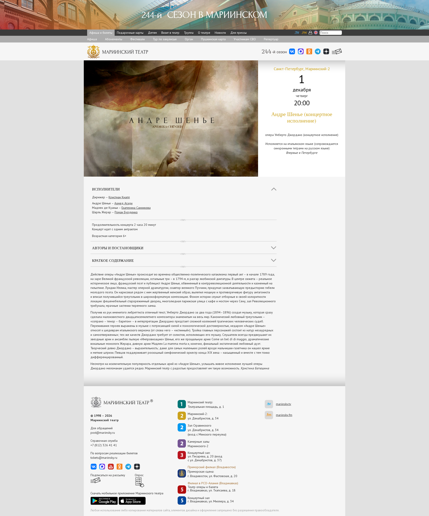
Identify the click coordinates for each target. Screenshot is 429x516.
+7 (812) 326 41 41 (103, 445)
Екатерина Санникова (136, 208)
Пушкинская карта (213, 39)
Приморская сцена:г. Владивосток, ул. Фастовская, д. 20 (208, 473)
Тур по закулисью (165, 39)
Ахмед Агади (123, 203)
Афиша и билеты (100, 33)
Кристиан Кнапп (119, 197)
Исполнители (106, 189)
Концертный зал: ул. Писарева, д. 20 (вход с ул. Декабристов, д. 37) (205, 456)
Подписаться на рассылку (107, 475)
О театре (204, 33)
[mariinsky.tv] (270, 404)
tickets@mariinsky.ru (103, 458)
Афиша (92, 39)
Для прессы (238, 33)
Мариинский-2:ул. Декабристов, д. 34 (203, 416)
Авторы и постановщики (117, 248)
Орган (189, 39)
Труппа (188, 33)
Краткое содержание (113, 260)
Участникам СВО (245, 39)
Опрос (139, 475)
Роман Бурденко (126, 212)
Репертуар (271, 39)
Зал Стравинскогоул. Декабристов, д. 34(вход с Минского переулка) (207, 429)
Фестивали (137, 39)
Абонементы (113, 39)
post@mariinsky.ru (102, 433)
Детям (152, 33)
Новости (220, 33)
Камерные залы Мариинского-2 (198, 444)
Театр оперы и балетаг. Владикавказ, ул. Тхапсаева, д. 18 (212, 488)
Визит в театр (170, 33)
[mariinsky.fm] (270, 415)
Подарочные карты (130, 33)
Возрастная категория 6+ (109, 236)
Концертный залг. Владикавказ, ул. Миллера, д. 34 (211, 499)
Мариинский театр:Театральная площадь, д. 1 (206, 404)
